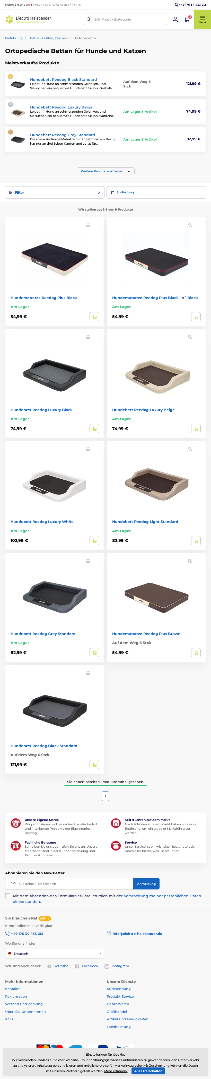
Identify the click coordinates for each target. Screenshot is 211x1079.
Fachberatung (119, 1027)
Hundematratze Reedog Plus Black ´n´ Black (155, 297)
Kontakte (13, 989)
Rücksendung (119, 989)
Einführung (14, 38)
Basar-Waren (118, 1004)
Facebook (90, 966)
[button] (202, 19)
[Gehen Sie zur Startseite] (28, 19)
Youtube (61, 966)
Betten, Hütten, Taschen (49, 38)
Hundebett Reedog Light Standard (145, 521)
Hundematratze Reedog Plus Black (44, 297)
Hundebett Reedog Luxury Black (42, 410)
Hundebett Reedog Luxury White (42, 521)
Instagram (120, 966)
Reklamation (16, 996)
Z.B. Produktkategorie (112, 19)
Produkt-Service (120, 996)
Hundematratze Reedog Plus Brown (146, 633)
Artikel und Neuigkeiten (127, 1019)
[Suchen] (88, 19)
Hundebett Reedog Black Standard (63, 79)
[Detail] (94, 316)
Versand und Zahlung (24, 1004)
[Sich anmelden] (175, 19)
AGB (9, 1019)
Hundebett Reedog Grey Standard (62, 135)
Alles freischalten (148, 1071)
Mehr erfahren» (116, 1071)
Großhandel (117, 1011)
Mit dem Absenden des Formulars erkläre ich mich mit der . (107, 899)
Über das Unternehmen (25, 1011)
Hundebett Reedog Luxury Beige (61, 107)
